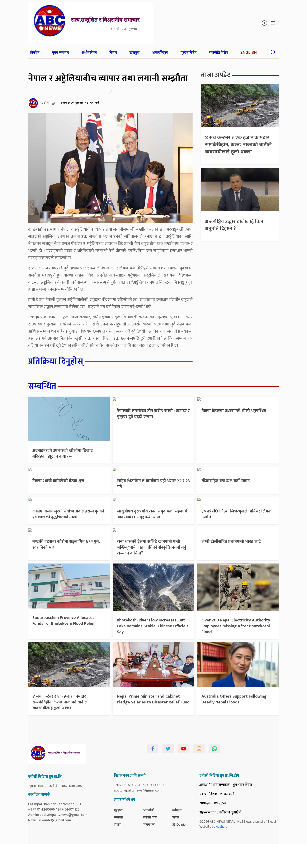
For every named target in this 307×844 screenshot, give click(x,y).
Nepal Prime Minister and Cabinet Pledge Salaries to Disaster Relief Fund (153, 699)
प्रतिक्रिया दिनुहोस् (55, 361)
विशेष (117, 824)
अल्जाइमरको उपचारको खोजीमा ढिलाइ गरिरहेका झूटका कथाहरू (62, 453)
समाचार (118, 817)
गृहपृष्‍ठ (118, 810)
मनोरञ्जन (177, 810)
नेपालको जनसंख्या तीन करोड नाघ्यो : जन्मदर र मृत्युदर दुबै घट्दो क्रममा (153, 413)
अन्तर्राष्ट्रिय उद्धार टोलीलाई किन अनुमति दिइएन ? (234, 225)
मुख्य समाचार (60, 52)
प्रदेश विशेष (189, 52)
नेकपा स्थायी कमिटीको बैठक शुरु (58, 480)
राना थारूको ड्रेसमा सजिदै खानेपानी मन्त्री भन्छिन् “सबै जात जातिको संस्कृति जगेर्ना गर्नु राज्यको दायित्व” (151, 547)
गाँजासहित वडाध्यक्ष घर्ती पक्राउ (226, 480)
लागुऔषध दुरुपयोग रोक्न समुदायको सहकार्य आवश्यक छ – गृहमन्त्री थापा (152, 514)
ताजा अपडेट (216, 75)
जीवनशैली (149, 824)
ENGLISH (248, 52)
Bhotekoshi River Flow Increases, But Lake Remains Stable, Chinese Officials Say (152, 626)
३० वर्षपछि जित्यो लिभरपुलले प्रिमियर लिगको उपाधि (237, 514)
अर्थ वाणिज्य (89, 52)
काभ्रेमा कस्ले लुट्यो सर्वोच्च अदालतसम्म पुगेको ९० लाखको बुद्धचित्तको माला (68, 514)
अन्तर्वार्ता (148, 810)
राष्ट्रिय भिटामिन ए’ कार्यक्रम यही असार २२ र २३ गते (153, 483)
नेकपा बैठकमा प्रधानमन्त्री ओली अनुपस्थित (234, 410)
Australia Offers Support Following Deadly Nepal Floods (234, 699)
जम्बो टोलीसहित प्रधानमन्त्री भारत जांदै (231, 541)
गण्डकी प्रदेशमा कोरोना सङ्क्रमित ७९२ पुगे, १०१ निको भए (66, 544)
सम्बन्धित (42, 386)
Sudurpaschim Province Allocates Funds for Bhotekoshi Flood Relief (63, 620)
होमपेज (34, 52)
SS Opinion (179, 824)
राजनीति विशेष (218, 52)
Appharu (221, 827)
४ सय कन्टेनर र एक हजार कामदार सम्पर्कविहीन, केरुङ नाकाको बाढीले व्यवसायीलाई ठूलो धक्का (238, 144)
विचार (113, 52)
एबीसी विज (150, 817)
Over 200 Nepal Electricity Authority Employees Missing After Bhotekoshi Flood (236, 626)
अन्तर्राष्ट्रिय (160, 52)
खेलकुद (134, 52)
